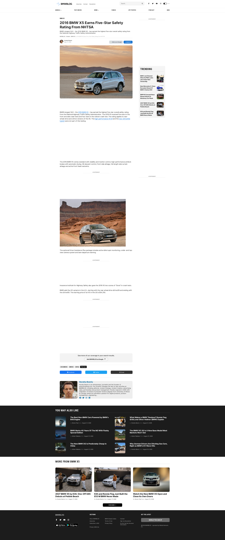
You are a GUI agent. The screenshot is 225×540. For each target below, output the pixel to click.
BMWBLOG (62, 36)
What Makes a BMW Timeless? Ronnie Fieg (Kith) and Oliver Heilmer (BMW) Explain (148, 418)
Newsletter (92, 4)
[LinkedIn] (89, 398)
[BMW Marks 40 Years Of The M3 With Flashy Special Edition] (60, 430)
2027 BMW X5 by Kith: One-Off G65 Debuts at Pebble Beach (147, 105)
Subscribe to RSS (94, 523)
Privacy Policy (108, 523)
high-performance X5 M (103, 119)
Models (57, 10)
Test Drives (78, 10)
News (96, 10)
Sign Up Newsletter (125, 521)
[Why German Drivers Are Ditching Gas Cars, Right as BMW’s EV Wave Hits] (120, 443)
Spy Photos (132, 10)
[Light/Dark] (165, 3)
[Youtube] (157, 3)
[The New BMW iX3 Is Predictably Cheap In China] (60, 443)
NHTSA (77, 367)
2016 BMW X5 (83, 112)
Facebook (71, 372)
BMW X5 (62, 18)
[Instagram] (161, 3)
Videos (114, 10)
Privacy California (94, 527)
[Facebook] (149, 3)
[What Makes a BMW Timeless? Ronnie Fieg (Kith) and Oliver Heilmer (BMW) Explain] (120, 417)
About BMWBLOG (94, 518)
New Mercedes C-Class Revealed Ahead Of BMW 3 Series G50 (147, 88)
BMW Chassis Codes (110, 518)
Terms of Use (108, 521)
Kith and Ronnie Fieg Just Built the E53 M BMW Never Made (146, 113)
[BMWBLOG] (69, 515)
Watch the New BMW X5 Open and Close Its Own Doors (150, 495)
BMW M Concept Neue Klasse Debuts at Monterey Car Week (147, 96)
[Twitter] (153, 3)
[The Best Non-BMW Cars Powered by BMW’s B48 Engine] (60, 417)
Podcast (151, 10)
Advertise (79, 4)
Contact (85, 4)
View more (111, 505)
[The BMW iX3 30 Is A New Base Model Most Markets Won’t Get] (120, 430)
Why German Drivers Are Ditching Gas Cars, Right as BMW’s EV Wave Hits (148, 445)
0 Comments (128, 42)
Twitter (97, 372)
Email (122, 372)
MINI (168, 10)
